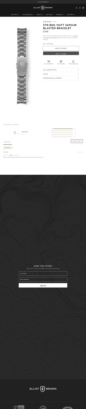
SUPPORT (70, 14)
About (39, 14)
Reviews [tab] (7, 142)
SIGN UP (43, 285)
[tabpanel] (43, 157)
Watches (14, 14)
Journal (59, 14)
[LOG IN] (80, 8)
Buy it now (61, 54)
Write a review (77, 141)
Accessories (27, 14)
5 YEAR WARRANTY (43, 2)
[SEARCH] (76, 8)
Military (49, 14)
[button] (63, 128)
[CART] (83, 8)
